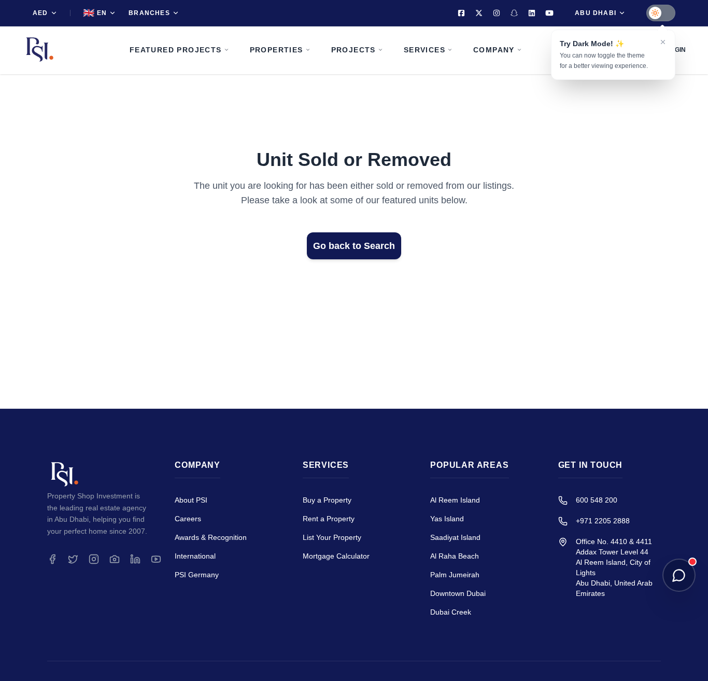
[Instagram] (496, 13)
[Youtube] (549, 13)
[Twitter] (479, 13)
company (494, 50)
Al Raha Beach (454, 556)
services (424, 50)
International (195, 556)
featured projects (176, 50)
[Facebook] (461, 13)
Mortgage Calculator (336, 556)
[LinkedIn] (531, 13)
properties (276, 50)
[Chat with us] (679, 575)
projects (353, 50)
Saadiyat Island (455, 537)
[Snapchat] (514, 13)
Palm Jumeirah (454, 575)
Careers (188, 519)
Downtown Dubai (458, 593)
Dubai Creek (450, 612)
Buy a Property (327, 500)
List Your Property (332, 537)
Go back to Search (354, 246)
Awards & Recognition (211, 537)
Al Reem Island (455, 500)
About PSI (191, 500)
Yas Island (447, 519)
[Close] (663, 42)
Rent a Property (329, 519)
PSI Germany (197, 575)
